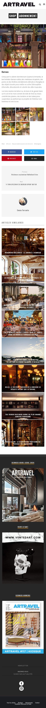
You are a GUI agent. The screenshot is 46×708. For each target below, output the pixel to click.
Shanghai (38, 144)
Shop (12, 16)
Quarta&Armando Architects (23, 144)
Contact (37, 702)
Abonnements (29, 702)
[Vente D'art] (23, 583)
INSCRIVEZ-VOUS (23, 672)
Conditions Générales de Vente (23, 704)
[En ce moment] (23, 653)
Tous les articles (11, 702)
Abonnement (28, 16)
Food (9, 144)
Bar (4, 144)
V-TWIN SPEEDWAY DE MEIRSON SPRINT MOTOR (21, 183)
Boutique (20, 702)
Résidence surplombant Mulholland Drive (24, 173)
